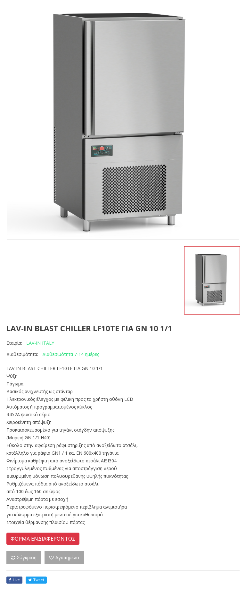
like (16, 580)
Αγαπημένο (67, 557)
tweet (38, 580)
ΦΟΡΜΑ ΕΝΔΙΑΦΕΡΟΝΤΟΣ (43, 538)
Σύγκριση (27, 557)
